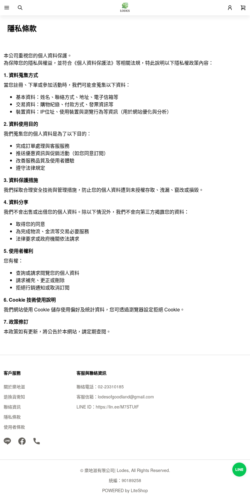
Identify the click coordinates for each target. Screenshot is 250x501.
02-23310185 (111, 386)
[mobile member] (230, 7)
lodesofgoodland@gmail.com (126, 397)
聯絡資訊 (12, 407)
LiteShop (139, 490)
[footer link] (7, 440)
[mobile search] (20, 7)
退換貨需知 (14, 397)
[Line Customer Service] (239, 470)
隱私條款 (12, 417)
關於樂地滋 (14, 386)
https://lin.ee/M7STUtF (117, 407)
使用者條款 (14, 427)
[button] (6, 7)
